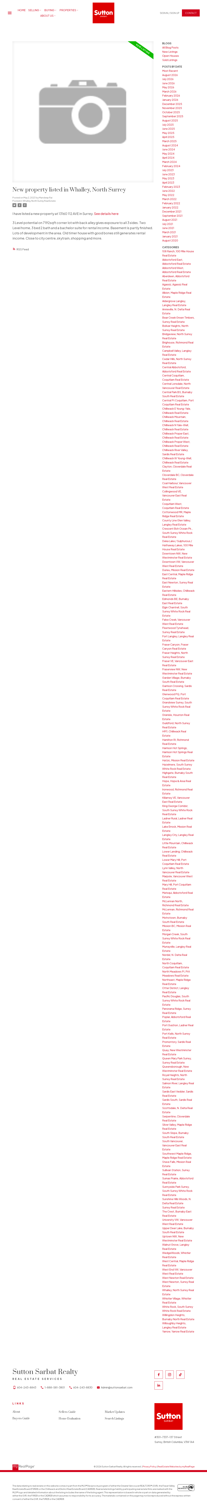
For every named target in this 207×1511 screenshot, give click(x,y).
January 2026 (170, 99)
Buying (49, 10)
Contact (190, 12)
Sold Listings (169, 60)
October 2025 (171, 112)
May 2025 (168, 133)
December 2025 (172, 104)
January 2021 (170, 236)
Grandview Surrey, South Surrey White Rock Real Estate (177, 706)
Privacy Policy (149, 1466)
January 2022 (170, 207)
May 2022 (168, 195)
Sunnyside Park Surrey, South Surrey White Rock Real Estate (177, 1191)
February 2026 (171, 95)
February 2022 (171, 203)
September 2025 (172, 116)
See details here (106, 214)
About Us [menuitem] (47, 15)
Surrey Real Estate (173, 1207)
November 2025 (172, 108)
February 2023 (171, 186)
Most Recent (170, 70)
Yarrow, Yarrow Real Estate (178, 1331)
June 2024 (168, 149)
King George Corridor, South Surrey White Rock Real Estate (177, 810)
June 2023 (168, 174)
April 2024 (168, 157)
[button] (169, 13)
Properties (68, 10)
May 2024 (168, 153)
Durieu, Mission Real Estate (178, 570)
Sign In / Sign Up (169, 12)
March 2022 (169, 199)
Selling (33, 10)
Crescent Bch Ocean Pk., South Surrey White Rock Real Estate (177, 532)
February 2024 (171, 166)
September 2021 (172, 215)
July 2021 (167, 224)
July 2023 (168, 170)
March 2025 (169, 141)
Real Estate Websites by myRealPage (176, 1466)
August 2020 (170, 240)
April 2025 (168, 137)
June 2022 (168, 190)
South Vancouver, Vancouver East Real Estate (174, 1145)
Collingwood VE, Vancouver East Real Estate (174, 495)
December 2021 (171, 211)
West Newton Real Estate (178, 1277)
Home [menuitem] (22, 10)
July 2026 (168, 79)
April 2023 (168, 182)
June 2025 (168, 128)
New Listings (170, 51)
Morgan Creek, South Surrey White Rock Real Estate (176, 938)
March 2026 (169, 91)
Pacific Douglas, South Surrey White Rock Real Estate (176, 1000)
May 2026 (168, 87)
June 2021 (168, 228)
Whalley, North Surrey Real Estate (39, 200)
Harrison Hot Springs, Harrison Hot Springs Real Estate (177, 752)
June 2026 (168, 83)
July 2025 (168, 124)
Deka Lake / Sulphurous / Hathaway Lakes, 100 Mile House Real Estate (177, 545)
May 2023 (168, 178)
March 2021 (169, 232)
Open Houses (170, 55)
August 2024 (170, 145)
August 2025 (170, 120)
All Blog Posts (170, 47)
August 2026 (170, 75)
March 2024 (169, 161)
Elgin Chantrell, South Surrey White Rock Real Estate (176, 611)
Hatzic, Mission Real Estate (178, 760)
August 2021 (169, 219)
